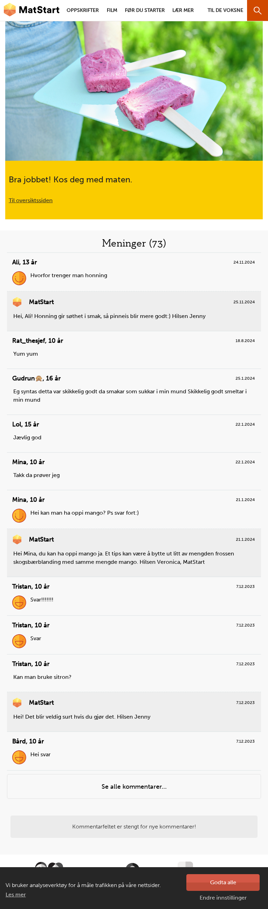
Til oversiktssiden (31, 200)
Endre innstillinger (223, 897)
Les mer (16, 894)
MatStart (31, 10)
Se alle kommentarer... (134, 786)
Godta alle (223, 882)
